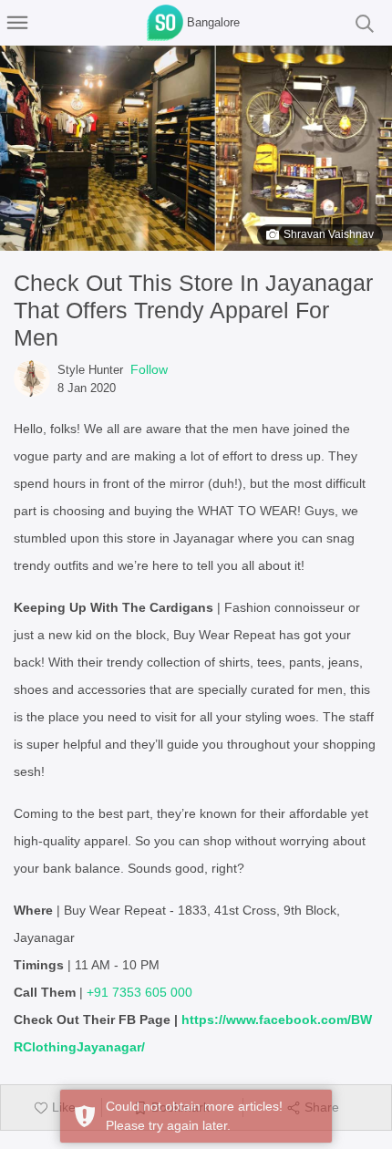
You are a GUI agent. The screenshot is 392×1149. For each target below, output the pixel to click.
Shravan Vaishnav (329, 234)
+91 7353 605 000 (139, 992)
